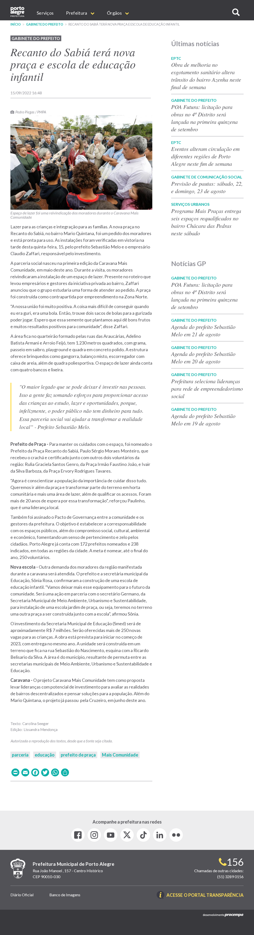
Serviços (45, 13)
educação (45, 755)
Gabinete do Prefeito (44, 24)
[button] (236, 12)
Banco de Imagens (64, 894)
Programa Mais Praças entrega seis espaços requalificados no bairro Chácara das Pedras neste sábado (206, 222)
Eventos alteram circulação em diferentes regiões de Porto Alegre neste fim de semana (205, 156)
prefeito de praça (78, 755)
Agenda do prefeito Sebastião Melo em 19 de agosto (203, 419)
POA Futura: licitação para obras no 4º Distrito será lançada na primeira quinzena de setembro (204, 118)
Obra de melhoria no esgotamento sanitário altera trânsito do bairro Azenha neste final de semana (206, 76)
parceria (20, 755)
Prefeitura (77, 13)
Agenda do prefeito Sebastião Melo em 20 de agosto (203, 357)
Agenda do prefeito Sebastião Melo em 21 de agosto (203, 330)
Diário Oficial (21, 894)
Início (15, 24)
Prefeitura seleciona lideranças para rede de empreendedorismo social (207, 388)
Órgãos (115, 13)
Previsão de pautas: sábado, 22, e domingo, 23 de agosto (207, 187)
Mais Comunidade (120, 755)
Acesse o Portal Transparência (205, 895)
